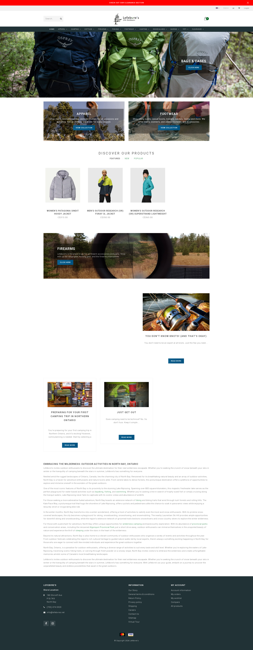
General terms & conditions (141, 594)
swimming (121, 492)
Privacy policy (135, 602)
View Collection (84, 128)
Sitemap (132, 618)
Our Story (133, 590)
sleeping (80, 530)
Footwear (129, 29)
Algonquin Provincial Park (102, 527)
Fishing (115, 29)
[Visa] (130, 635)
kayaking (99, 492)
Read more (176, 361)
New (127, 158)
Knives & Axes (159, 29)
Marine (174, 29)
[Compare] (233, 8)
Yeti (184, 29)
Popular (138, 158)
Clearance (197, 29)
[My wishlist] (239, 8)
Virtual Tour (134, 622)
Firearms (102, 29)
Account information (181, 590)
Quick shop (64, 210)
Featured (115, 158)
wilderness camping (132, 524)
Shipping (132, 606)
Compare (175, 602)
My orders (176, 594)
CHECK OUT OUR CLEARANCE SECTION (126, 3)
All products (177, 606)
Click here (196, 67)
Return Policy (134, 598)
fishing (107, 492)
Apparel (61, 29)
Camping (75, 29)
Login (246, 8)
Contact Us (133, 614)
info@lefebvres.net (56, 612)
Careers (132, 610)
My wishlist (176, 598)
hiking (139, 500)
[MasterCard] (122, 635)
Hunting (143, 29)
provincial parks (200, 524)
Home (51, 29)
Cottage (88, 29)
